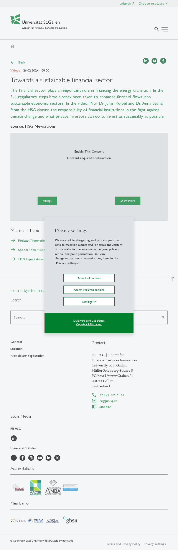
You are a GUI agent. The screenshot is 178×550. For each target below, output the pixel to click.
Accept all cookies (89, 278)
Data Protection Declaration (89, 320)
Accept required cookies (89, 289)
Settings (87, 301)
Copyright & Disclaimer (89, 324)
